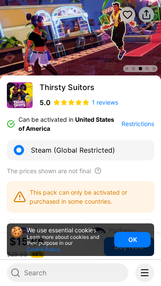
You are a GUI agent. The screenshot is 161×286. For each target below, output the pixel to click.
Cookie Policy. (44, 250)
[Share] (146, 14)
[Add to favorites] (127, 14)
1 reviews (105, 102)
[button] (12, 40)
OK (132, 239)
